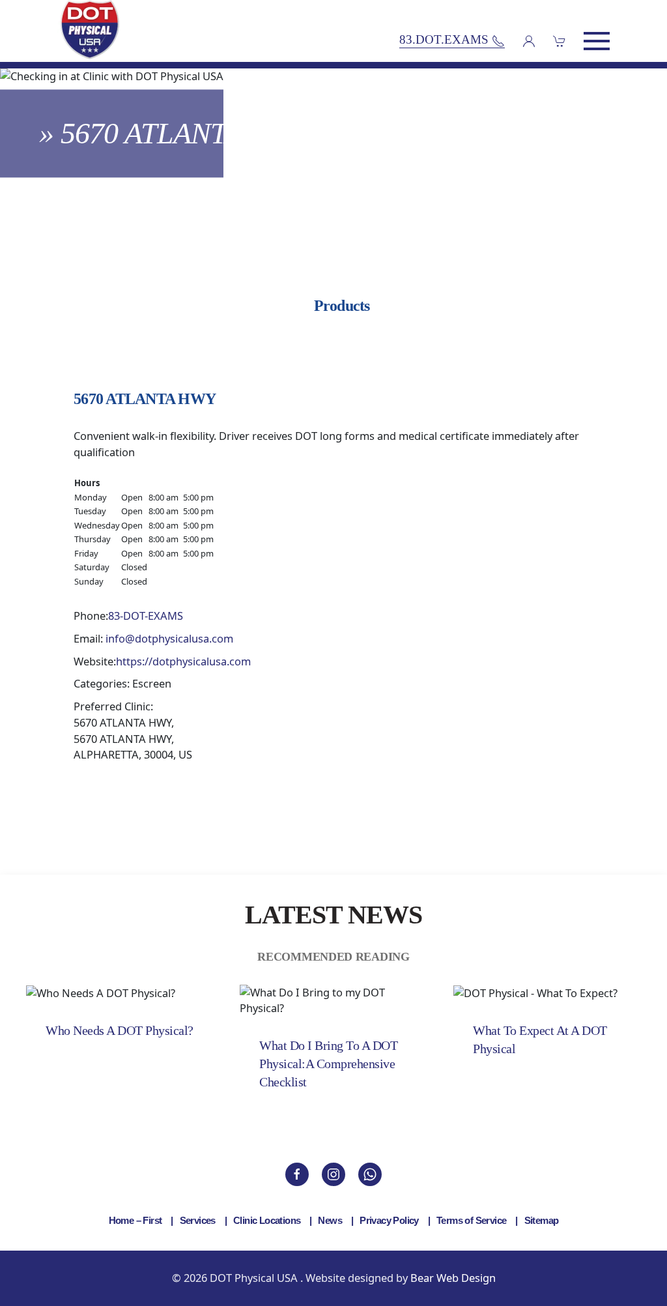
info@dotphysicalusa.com (169, 638)
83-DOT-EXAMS (145, 615)
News (330, 1220)
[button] (597, 41)
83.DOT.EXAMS (445, 40)
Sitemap (541, 1220)
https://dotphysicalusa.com (183, 661)
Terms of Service (471, 1220)
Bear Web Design (453, 1277)
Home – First (135, 1220)
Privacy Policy (389, 1220)
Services (198, 1220)
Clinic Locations (266, 1220)
